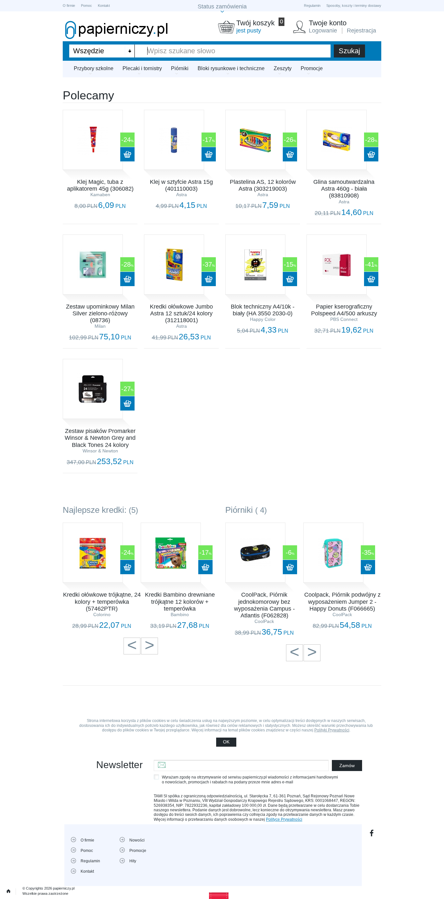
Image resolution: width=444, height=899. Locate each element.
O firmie (69, 5)
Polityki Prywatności (331, 730)
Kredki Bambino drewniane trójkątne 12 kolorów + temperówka (180, 601)
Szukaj (349, 51)
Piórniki (180, 68)
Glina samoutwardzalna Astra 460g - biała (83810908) (343, 189)
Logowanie (323, 30)
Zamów (347, 765)
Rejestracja (361, 30)
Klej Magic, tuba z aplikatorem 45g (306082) (100, 185)
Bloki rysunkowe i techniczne (231, 68)
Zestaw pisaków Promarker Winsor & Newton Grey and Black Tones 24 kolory (100, 438)
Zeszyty (283, 68)
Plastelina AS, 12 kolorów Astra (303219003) (263, 185)
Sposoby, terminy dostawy (353, 5)
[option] (102, 576)
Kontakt (104, 5)
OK (226, 741)
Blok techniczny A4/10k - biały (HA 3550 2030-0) (262, 310)
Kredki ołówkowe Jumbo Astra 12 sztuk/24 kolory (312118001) (181, 313)
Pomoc (86, 5)
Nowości (137, 840)
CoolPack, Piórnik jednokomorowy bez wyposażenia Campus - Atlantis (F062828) (264, 604)
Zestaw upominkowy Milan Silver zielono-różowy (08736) (100, 313)
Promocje (312, 68)
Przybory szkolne (93, 68)
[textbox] (233, 50)
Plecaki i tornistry (142, 68)
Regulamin (312, 5)
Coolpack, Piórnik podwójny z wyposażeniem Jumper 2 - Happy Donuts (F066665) (342, 601)
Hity (132, 861)
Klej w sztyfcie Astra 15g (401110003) (181, 185)
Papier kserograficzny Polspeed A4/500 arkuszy (344, 310)
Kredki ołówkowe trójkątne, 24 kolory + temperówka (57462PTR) (102, 601)
